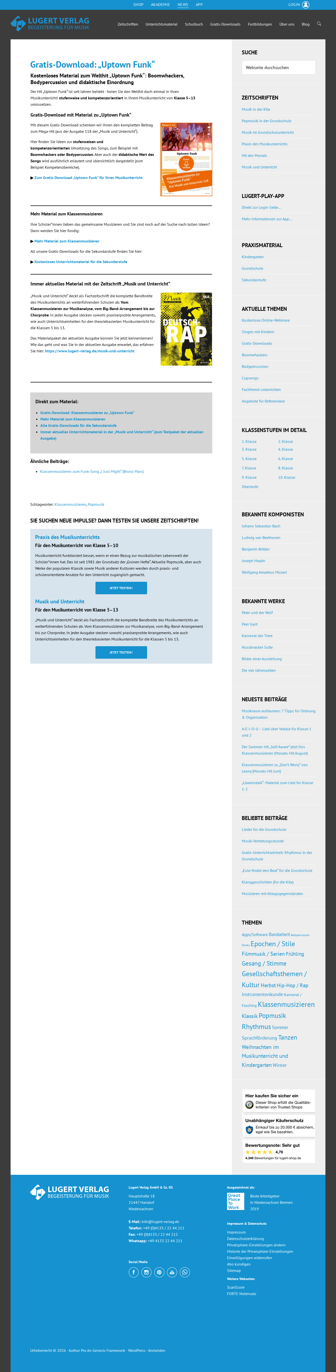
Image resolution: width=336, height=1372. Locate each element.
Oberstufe (250, 486)
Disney (246, 945)
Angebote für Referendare (263, 401)
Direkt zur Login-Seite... (261, 207)
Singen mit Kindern (258, 331)
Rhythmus (256, 1026)
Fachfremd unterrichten (261, 389)
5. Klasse (249, 458)
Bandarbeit (279, 934)
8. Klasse (285, 467)
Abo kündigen (239, 1264)
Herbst (268, 985)
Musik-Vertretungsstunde (263, 840)
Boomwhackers (254, 354)
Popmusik (96, 504)
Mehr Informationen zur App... (267, 218)
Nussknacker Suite (257, 647)
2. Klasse (285, 441)
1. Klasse (249, 441)
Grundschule (252, 268)
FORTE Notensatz (241, 1293)
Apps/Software (255, 934)
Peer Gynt (250, 624)
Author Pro (77, 1350)
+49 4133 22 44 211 (165, 1240)
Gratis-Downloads (257, 343)
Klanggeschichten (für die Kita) (267, 882)
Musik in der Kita (256, 109)
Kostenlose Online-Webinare (266, 320)
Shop (138, 4)
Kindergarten (253, 256)
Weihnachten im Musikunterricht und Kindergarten (265, 1055)
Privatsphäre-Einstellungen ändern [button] (256, 1244)
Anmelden (156, 1350)
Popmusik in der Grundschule (266, 120)
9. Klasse (249, 477)
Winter (280, 1065)
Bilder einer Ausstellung (262, 658)
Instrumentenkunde (262, 994)
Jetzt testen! (121, 588)
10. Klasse (286, 477)
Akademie (160, 4)
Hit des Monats (254, 155)
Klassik (250, 1016)
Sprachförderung (259, 1038)
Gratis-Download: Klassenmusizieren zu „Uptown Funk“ (87, 412)
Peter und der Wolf (257, 612)
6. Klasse (285, 458)
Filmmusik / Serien (263, 953)
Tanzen (287, 1037)
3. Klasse (249, 449)
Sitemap (234, 1270)
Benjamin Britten (256, 549)
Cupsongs (250, 377)
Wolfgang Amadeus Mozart (264, 572)
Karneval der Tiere (257, 635)
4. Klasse (285, 449)
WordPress (136, 1350)
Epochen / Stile (273, 943)
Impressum (236, 1232)
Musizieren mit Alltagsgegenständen (272, 893)
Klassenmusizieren (70, 504)
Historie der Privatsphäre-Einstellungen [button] (260, 1251)
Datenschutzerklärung (245, 1238)
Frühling (295, 954)
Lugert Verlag (50, 24)
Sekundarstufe (254, 279)
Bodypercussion (255, 366)
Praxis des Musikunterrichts (265, 143)
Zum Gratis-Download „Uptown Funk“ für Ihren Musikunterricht (88, 177)
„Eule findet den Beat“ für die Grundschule (277, 870)
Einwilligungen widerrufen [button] (249, 1257)
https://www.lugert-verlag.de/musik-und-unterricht (90, 350)
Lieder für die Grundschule (264, 829)
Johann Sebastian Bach (261, 525)
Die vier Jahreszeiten (259, 670)
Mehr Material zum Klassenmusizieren (66, 241)
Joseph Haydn (253, 560)
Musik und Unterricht (259, 166)
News (183, 4)
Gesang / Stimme (264, 963)
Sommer (280, 1027)
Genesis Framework (108, 1350)
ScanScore (235, 1287)
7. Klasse (249, 467)
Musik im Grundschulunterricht (268, 132)
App (199, 4)
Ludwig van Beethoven (261, 537)
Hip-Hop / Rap (292, 985)
